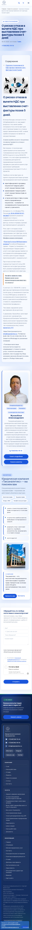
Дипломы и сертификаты (13, 862)
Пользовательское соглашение (15, 853)
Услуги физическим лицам (13, 813)
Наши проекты (10, 823)
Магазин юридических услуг (14, 848)
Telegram (18, 751)
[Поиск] (19, 2)
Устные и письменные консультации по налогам (13, 797)
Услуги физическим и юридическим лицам (16, 819)
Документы (9, 831)
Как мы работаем (11, 769)
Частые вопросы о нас (12, 865)
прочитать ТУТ (8, 328)
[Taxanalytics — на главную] (7, 3)
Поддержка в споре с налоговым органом (16, 802)
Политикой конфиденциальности (14, 658)
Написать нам (10, 596)
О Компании (9, 845)
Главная (4, 9)
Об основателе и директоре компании (14, 871)
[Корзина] (23, 2)
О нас (7, 766)
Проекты (8, 775)
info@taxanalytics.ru (10, 334)
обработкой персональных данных (16, 661)
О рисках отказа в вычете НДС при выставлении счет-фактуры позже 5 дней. (16, 67)
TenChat (20, 755)
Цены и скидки (10, 826)
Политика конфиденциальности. (10, 927)
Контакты (21, 596)
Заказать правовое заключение (15, 794)
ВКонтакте (9, 751)
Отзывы (8, 772)
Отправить (16, 682)
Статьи (8, 781)
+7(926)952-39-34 (8, 46)
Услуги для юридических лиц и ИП (16, 816)
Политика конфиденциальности (15, 856)
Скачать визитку (16, 462)
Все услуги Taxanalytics (13, 810)
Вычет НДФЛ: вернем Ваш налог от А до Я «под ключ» (16, 806)
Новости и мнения (12, 9)
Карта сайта (9, 878)
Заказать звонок (16, 717)
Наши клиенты (10, 868)
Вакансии (8, 875)
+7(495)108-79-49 (13, 739)
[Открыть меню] (28, 3)
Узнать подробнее (16, 456)
